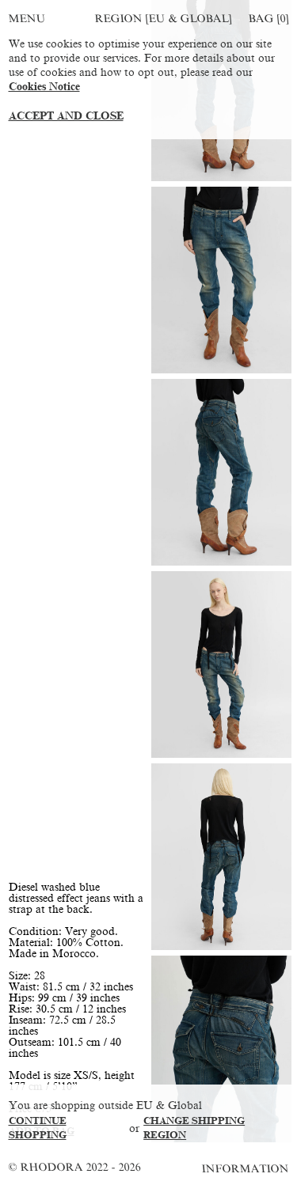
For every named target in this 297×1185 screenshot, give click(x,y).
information (246, 1169)
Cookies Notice (44, 87)
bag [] (268, 19)
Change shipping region (194, 1128)
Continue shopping (38, 1128)
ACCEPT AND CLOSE (66, 116)
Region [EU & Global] (163, 19)
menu (27, 19)
